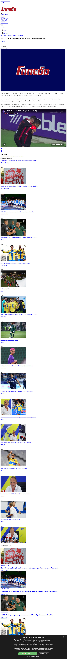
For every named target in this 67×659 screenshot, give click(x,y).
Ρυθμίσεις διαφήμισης (35, 649)
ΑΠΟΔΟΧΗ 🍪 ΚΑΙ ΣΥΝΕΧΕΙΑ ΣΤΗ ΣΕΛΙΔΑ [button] (28, 653)
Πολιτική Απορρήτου (45, 650)
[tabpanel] (33, 351)
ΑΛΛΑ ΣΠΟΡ (4, 19)
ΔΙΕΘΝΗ (3, 17)
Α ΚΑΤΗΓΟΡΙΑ (19, 35)
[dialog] (33, 647)
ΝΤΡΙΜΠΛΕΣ (4, 20)
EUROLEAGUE (4, 612)
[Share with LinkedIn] (1, 151)
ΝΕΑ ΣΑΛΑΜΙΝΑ (5, 565)
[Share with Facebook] (1, 148)
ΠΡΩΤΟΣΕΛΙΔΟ (4, 1)
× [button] (65, 636)
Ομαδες (4, 30)
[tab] (4, 158)
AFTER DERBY (4, 23)
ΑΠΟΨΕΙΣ (3, 21)
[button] (34, 656)
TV (9, 1)
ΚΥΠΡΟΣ (3, 16)
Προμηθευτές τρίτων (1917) (32, 644)
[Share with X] (1, 150)
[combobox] (63, 637)
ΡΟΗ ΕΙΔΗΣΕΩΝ (4, 14)
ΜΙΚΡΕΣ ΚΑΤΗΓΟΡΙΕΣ (11, 35)
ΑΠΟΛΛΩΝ (6, 33)
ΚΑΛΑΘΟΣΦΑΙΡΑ (5, 18)
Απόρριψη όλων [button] (43, 653)
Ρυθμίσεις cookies (37, 650)
